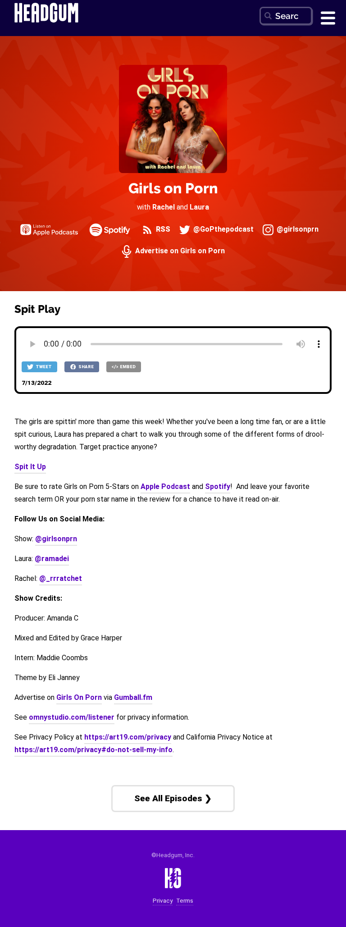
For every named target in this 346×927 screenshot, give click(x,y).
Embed (127, 366)
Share (85, 366)
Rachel (163, 207)
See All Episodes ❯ (173, 798)
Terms (184, 900)
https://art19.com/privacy (127, 737)
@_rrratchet (60, 578)
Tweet (43, 366)
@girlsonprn (297, 229)
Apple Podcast (165, 486)
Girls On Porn (79, 697)
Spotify (217, 486)
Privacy (163, 900)
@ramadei (52, 558)
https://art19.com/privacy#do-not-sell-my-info (93, 749)
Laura (199, 207)
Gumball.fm (133, 697)
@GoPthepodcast (222, 229)
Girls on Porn (173, 188)
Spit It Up (30, 466)
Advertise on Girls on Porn (179, 251)
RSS (162, 229)
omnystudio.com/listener (71, 717)
